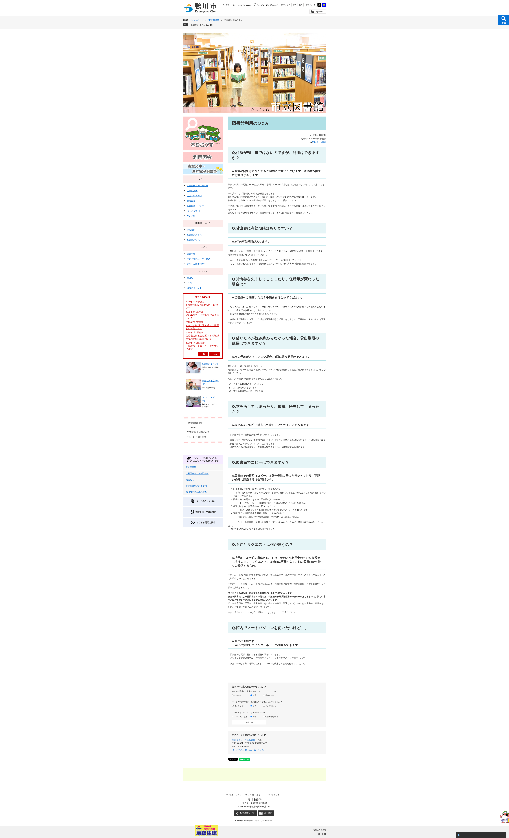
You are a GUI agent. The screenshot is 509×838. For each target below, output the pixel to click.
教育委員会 (237, 740)
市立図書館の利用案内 (196, 486)
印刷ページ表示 (319, 142)
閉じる (320, 834)
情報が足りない (271, 695)
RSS (215, 354)
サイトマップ (273, 795)
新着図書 (191, 201)
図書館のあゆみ (194, 235)
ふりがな (260, 5)
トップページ (197, 20)
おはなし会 (192, 278)
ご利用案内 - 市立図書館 (197, 473)
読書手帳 (191, 254)
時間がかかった (271, 717)
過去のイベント (194, 288)
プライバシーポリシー (254, 795)
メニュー (203, 179)
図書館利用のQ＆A (200, 25)
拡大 (300, 5)
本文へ (228, 5)
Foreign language (243, 5)
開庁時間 (268, 813)
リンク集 (191, 216)
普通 (254, 695)
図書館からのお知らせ (197, 185)
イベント (203, 271)
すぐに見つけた (240, 717)
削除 (211, 25)
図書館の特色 (193, 240)
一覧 (203, 354)
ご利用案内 (192, 191)
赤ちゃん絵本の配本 (196, 264)
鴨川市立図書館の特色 (196, 492)
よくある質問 (193, 211)
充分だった (238, 695)
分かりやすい (239, 706)
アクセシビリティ (233, 795)
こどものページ (194, 196)
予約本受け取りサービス (198, 259)
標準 (294, 5)
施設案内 (191, 230)
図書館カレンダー (195, 206)
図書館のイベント (210, 364)
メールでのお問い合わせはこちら (248, 750)
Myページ (319, 11)
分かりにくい (271, 706)
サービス (203, 247)
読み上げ (274, 5)
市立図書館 (214, 20)
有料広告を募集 (319, 830)
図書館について (202, 223)
